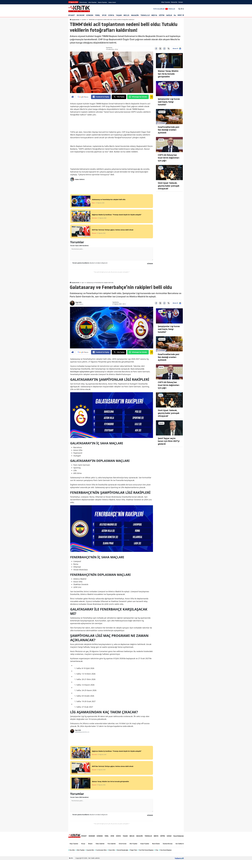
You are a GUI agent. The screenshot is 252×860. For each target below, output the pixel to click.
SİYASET (71, 15)
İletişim (180, 2)
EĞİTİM (161, 15)
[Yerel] (169, 172)
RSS (71, 858)
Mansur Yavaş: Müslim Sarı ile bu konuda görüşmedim (168, 74)
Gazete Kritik (75, 19)
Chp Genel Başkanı (165, 850)
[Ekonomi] (169, 116)
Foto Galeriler (112, 843)
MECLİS (126, 15)
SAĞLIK (169, 15)
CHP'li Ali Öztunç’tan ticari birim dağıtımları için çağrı (168, 158)
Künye (83, 843)
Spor (83, 282)
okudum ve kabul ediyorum (89, 263)
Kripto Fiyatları (102, 2)
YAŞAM (119, 15)
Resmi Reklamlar (178, 836)
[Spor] (169, 88)
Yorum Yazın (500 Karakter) (79, 245)
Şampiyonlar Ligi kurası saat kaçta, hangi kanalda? (169, 102)
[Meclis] (169, 144)
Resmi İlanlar (156, 843)
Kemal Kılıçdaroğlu (122, 850)
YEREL (97, 15)
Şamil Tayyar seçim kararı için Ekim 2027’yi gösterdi (169, 441)
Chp (156, 850)
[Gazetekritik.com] (74, 836)
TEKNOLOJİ (145, 15)
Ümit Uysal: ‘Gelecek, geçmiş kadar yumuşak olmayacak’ (168, 186)
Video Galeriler (100, 843)
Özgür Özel (133, 850)
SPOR (104, 15)
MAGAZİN (135, 15)
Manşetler (174, 2)
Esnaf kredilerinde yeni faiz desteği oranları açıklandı (168, 130)
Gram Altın (111, 850)
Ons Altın (71, 850)
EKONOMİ (80, 15)
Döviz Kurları (83, 2)
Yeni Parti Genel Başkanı (146, 850)
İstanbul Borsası (167, 843)
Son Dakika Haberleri (182, 843)
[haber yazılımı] (179, 858)
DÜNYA (111, 15)
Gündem (84, 19)
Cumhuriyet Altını (101, 850)
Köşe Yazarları (165, 2)
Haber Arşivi (112, 2)
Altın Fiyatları (92, 2)
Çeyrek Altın (89, 850)
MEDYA (154, 15)
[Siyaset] (169, 60)
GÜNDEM (89, 15)
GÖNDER (150, 264)
